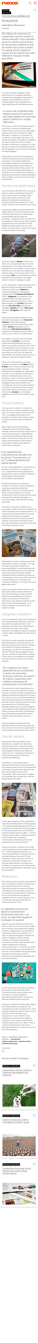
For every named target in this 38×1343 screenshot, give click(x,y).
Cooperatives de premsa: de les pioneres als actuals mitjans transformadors (16, 1171)
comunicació (15, 1039)
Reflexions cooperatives (11, 1066)
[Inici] (17, 3)
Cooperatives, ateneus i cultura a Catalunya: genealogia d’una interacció (17, 1072)
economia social (24, 1041)
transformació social (9, 1043)
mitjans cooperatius (9, 1041)
